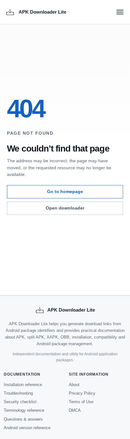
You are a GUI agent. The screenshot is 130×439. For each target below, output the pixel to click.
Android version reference (27, 427)
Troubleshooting (18, 393)
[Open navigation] (120, 12)
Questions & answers (23, 419)
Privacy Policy (82, 393)
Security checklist (20, 401)
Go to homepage (65, 191)
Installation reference (23, 384)
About (74, 384)
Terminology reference (24, 410)
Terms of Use (81, 401)
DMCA (75, 410)
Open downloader (65, 207)
